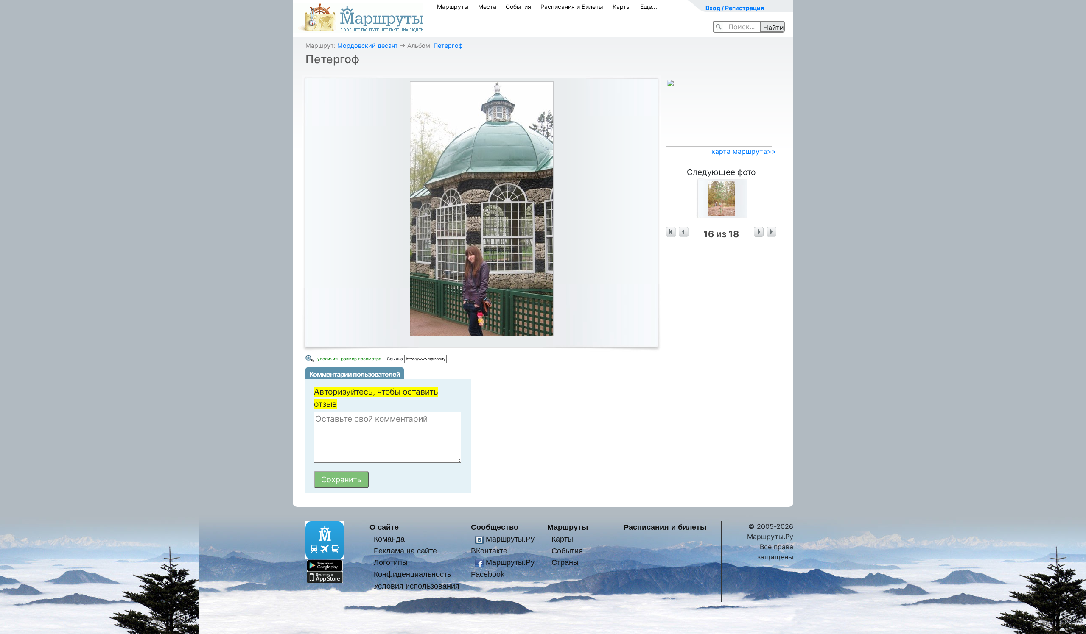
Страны (565, 562)
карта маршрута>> (743, 151)
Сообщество (494, 527)
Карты (622, 6)
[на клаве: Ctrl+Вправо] (759, 232)
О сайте (384, 527)
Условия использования (416, 585)
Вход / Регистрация (734, 7)
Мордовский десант (367, 45)
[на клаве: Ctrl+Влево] (684, 232)
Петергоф (448, 45)
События (518, 6)
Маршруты (453, 6)
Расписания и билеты (665, 527)
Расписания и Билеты (571, 6)
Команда (389, 538)
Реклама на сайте (405, 550)
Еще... (648, 6)
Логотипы (391, 562)
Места (487, 6)
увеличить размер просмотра (350, 358)
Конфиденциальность (412, 574)
